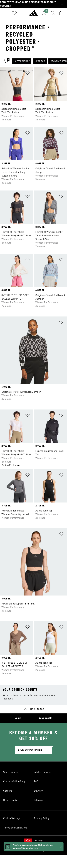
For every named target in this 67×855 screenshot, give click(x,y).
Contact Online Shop (14, 781)
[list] (39, 61)
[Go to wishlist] (14, 13)
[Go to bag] (61, 13)
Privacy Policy (41, 818)
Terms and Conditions (15, 828)
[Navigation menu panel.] (5, 13)
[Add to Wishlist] (27, 73)
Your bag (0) (45, 718)
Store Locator (10, 772)
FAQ (36, 781)
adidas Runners (42, 772)
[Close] (7, 846)
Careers (7, 791)
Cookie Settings (12, 818)
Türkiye (39, 840)
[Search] (52, 13)
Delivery (38, 791)
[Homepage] (33, 14)
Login (18, 718)
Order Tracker (11, 800)
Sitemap (38, 800)
